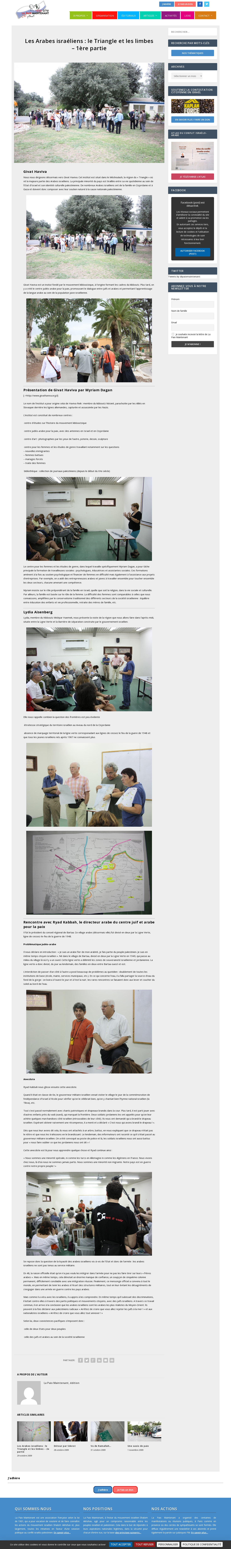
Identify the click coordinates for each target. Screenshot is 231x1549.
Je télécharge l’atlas (192, 176)
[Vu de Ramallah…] (107, 1431)
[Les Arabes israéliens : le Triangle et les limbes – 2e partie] (34, 1431)
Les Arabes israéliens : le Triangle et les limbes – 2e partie (33, 1448)
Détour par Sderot (65, 1445)
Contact (203, 15)
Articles (148, 15)
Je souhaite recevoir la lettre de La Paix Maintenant (190, 336)
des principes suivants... (128, 1532)
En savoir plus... (62, 1532)
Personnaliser (168, 1544)
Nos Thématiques (192, 53)
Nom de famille (179, 310)
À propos (79, 15)
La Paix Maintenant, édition (62, 1383)
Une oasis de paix (138, 1445)
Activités (171, 15)
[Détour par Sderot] (71, 1431)
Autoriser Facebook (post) (192, 252)
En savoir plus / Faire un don (192, 119)
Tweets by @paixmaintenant (184, 276)
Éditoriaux (128, 15)
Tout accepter (121, 1544)
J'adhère (166, 4)
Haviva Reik (75, 403)
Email (174, 322)
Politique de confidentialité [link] (202, 1544)
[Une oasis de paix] (144, 1431)
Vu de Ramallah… (101, 1445)
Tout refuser (145, 1544)
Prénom (175, 299)
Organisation (105, 15)
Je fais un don (185, 4)
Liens (187, 15)
